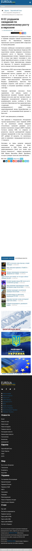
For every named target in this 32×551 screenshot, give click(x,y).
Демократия (4, 442)
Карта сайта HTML (6, 516)
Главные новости (6, 429)
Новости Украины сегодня (8, 499)
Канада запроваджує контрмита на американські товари (17, 272)
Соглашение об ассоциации (9, 479)
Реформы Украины (8, 412)
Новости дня (4, 424)
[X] (4, 161)
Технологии (4, 467)
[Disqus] (16, 183)
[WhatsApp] (23, 161)
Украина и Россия (6, 484)
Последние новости (6, 431)
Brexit (21, 158)
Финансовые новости (7, 434)
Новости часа (5, 421)
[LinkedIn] (6, 161)
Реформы (4, 494)
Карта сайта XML (6, 519)
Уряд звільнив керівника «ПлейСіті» (17, 267)
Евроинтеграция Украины (9, 410)
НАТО (2, 489)
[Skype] (26, 161)
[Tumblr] (18, 161)
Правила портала (6, 514)
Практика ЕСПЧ (7, 401)
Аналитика (4, 439)
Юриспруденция (5, 497)
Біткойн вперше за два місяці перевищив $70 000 (15, 295)
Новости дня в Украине (7, 502)
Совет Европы (6, 399)
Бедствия (4, 472)
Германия (10, 158)
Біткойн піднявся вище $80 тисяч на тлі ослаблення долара (18, 281)
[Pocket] (16, 161)
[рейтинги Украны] (16, 343)
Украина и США (5, 487)
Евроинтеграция (6, 482)
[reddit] (14, 161)
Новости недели (5, 426)
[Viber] (23, 33)
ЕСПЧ (2, 456)
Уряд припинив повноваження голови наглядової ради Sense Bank (18, 286)
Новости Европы (7, 395)
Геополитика (4, 437)
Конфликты (4, 470)
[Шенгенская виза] (16, 321)
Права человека (7, 406)
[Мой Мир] (11, 161)
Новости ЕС (6, 397)
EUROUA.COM (13, 533)
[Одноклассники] (20, 33)
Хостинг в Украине (6, 524)
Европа (7, 10)
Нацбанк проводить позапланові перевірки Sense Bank (16, 290)
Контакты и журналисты (8, 511)
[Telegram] (25, 33)
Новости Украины (7, 408)
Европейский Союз (16, 10)
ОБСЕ (4, 404)
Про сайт (3, 509)
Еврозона (16, 158)
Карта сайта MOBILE (7, 521)
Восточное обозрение (7, 465)
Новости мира (6, 393)
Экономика (4, 492)
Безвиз (3, 6)
